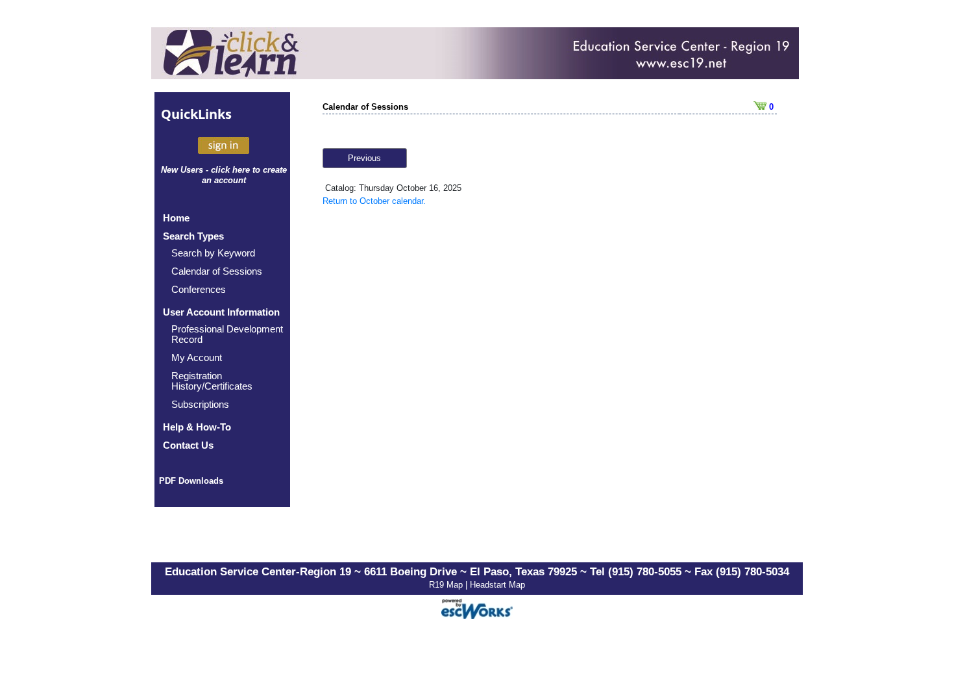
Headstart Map (497, 585)
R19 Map (447, 585)
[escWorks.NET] (477, 607)
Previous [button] (364, 158)
